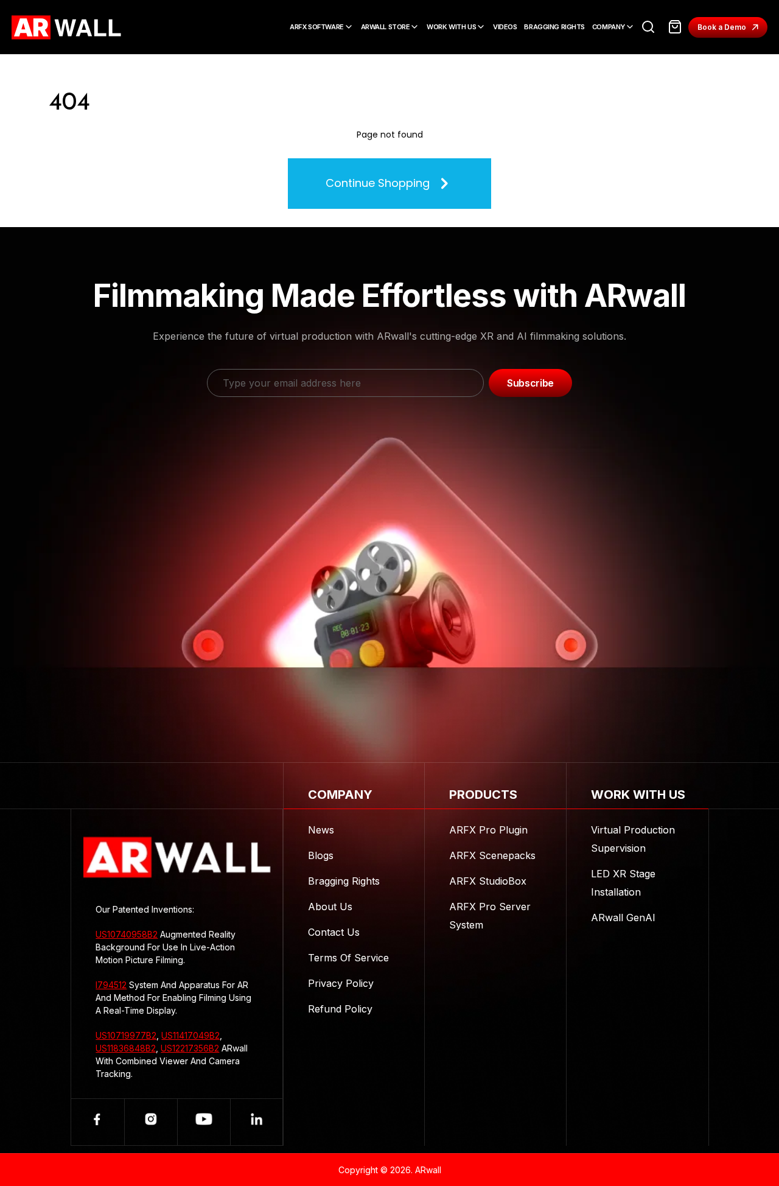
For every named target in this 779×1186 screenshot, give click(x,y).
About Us (330, 906)
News (321, 830)
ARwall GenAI (623, 917)
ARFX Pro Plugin (488, 830)
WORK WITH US (451, 27)
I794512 (111, 985)
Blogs (321, 855)
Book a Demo (721, 27)
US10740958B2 (127, 934)
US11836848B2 (126, 1048)
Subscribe (530, 383)
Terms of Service (348, 958)
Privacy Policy (341, 983)
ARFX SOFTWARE (316, 27)
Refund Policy (340, 1009)
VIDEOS (505, 27)
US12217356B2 (190, 1048)
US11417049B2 (190, 1035)
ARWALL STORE (385, 27)
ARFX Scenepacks (492, 855)
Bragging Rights (344, 881)
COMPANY (608, 27)
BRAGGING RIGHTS (554, 27)
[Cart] (675, 27)
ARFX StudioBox (487, 881)
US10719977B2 (126, 1035)
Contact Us (334, 932)
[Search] (648, 27)
